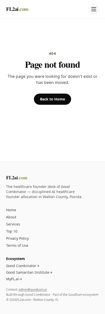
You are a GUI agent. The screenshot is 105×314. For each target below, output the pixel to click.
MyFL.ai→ (14, 278)
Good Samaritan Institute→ (29, 272)
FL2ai (17, 9)
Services (13, 224)
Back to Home (52, 99)
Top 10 (11, 231)
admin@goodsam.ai (33, 289)
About (11, 217)
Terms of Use (17, 245)
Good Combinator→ (23, 265)
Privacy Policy (17, 238)
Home (11, 209)
